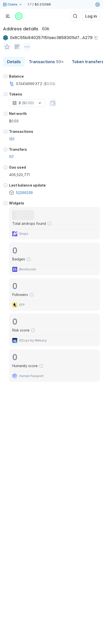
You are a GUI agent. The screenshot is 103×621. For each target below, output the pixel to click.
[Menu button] (8, 16)
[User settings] (97, 4)
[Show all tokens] (53, 103)
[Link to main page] (18, 16)
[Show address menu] (27, 47)
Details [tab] (14, 61)
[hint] (5, 76)
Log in (91, 16)
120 (11, 139)
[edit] (7, 47)
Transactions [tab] (46, 61)
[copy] (97, 37)
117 (11, 157)
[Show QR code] (17, 47)
